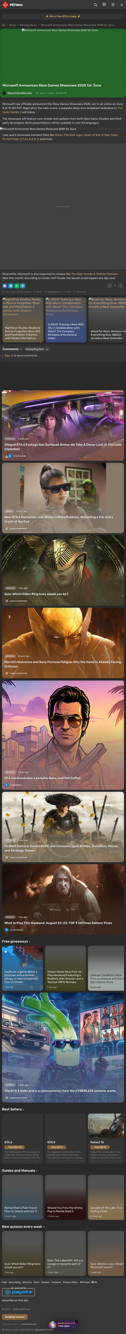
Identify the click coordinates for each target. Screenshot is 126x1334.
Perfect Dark (10, 139)
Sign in (9, 355)
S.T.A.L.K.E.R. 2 (29, 139)
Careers (45, 1282)
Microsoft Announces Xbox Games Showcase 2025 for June (77, 25)
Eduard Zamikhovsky (19, 93)
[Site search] (95, 5)
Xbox (69, 292)
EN (95, 1282)
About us (27, 1282)
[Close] (121, 5)
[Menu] (113, 5)
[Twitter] (10, 285)
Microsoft (81, 292)
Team (36, 1282)
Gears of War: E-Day (96, 135)
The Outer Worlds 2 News (19, 292)
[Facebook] (4, 285)
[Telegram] (22, 285)
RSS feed (85, 1282)
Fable (114, 135)
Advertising (15, 1282)
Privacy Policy (70, 1282)
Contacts (56, 1282)
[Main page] (12, 5)
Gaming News (28, 25)
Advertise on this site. (15, 1300)
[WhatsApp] (16, 285)
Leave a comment (18, 528)
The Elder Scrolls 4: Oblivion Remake (94, 274)
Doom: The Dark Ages (69, 135)
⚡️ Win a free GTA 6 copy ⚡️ (63, 16)
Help (4, 1282)
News (12, 25)
